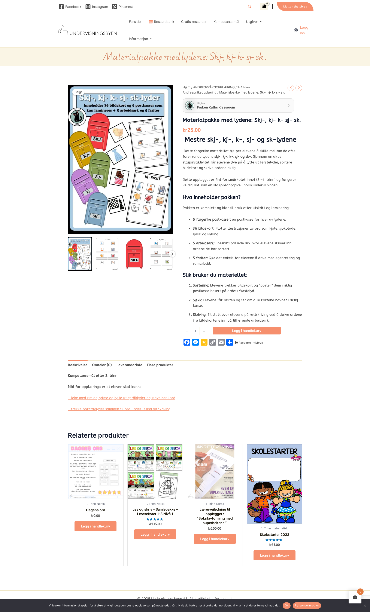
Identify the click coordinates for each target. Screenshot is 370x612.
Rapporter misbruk (250, 342)
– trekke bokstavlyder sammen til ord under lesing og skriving (119, 409)
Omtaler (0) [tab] (102, 365)
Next (172, 254)
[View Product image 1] (80, 254)
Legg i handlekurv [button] (95, 526)
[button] (250, 7)
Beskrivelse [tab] (78, 365)
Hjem (186, 87)
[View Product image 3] (134, 254)
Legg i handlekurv (246, 330)
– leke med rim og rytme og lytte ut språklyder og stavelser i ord (121, 398)
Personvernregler (307, 605)
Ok (287, 605)
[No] (365, 605)
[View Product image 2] (107, 254)
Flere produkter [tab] (160, 365)
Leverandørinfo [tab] (129, 365)
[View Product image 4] (161, 254)
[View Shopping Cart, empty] (264, 6)
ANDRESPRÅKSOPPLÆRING (214, 87)
